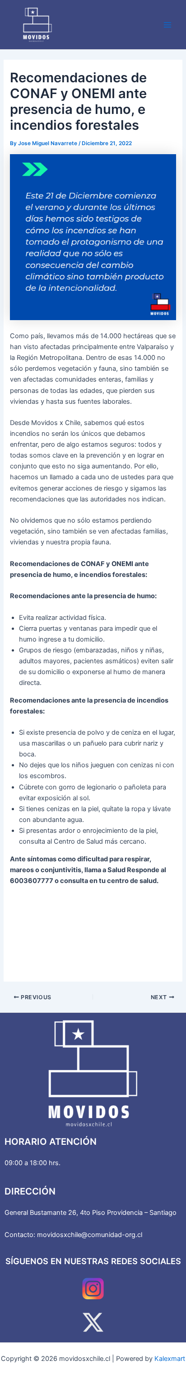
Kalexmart (169, 1359)
